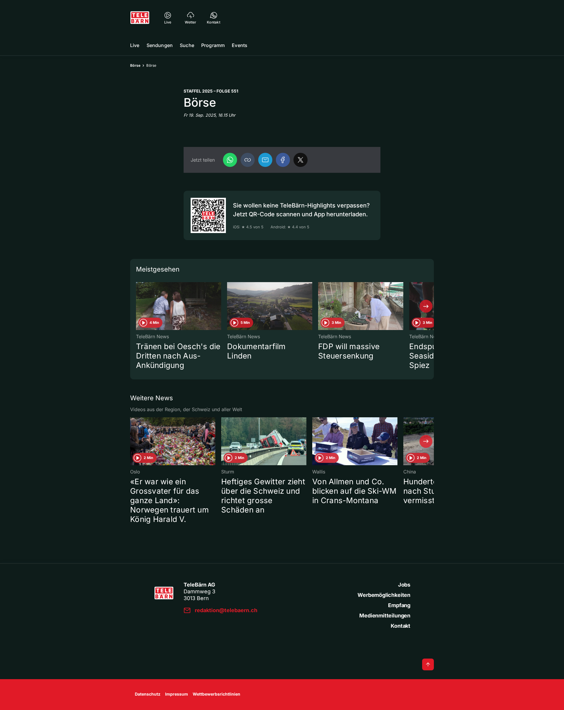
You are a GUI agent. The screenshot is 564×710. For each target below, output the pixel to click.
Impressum (176, 693)
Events (239, 45)
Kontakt (400, 626)
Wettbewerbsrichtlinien (216, 693)
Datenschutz (147, 693)
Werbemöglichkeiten (383, 595)
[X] (300, 160)
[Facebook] (283, 160)
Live (135, 45)
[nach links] (138, 306)
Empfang (399, 605)
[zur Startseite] (139, 18)
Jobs (404, 585)
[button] (248, 160)
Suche (187, 45)
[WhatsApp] (230, 160)
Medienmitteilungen (384, 615)
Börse (135, 65)
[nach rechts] (425, 306)
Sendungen (160, 45)
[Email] (265, 160)
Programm (213, 45)
